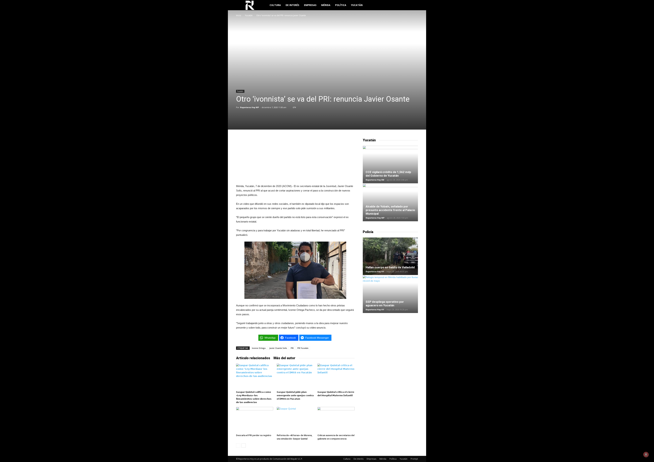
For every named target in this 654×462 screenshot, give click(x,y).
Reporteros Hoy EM (375, 179)
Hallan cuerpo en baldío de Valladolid (390, 267)
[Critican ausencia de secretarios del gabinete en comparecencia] (336, 420)
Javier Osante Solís (278, 348)
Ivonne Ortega (259, 348)
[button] (414, 5)
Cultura (275, 5)
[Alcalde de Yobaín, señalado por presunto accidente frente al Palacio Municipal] (390, 202)
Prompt (414, 458)
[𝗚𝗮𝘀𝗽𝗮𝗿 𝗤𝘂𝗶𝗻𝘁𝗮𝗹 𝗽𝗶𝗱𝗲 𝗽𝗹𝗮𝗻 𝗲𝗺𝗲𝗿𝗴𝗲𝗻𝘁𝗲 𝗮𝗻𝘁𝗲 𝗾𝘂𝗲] (295, 376)
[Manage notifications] (646, 454)
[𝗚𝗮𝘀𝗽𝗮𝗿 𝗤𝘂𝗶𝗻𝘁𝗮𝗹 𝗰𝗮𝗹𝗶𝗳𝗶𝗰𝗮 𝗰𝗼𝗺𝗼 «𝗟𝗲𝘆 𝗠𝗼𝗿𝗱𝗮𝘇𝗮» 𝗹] (254, 376)
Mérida (325, 5)
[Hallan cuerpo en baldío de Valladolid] (390, 256)
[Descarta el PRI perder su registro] (254, 420)
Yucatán (357, 5)
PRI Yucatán (302, 348)
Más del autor (284, 358)
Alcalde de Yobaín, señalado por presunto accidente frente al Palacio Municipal (390, 210)
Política (340, 5)
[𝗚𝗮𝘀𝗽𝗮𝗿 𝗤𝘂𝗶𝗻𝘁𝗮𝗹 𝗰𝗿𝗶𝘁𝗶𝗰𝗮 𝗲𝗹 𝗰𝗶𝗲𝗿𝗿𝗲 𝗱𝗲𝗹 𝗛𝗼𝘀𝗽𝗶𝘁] (336, 376)
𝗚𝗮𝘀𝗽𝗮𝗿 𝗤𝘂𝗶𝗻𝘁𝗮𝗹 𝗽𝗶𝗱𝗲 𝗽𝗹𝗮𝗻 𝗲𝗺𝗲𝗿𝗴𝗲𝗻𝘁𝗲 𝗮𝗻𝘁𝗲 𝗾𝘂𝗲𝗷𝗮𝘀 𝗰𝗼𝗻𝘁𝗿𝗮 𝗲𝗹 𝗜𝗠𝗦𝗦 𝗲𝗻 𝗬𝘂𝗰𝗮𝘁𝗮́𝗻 (295, 395)
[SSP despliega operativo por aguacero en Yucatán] (390, 294)
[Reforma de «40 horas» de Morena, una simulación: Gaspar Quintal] (295, 420)
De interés (292, 5)
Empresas (310, 5)
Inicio (238, 15)
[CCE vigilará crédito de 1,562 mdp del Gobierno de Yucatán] (390, 164)
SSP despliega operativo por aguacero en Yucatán (385, 303)
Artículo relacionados (253, 358)
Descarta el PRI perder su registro (253, 435)
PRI (292, 348)
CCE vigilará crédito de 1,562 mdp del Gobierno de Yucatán (388, 173)
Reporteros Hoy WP (249, 107)
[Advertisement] (295, 159)
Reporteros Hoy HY (375, 271)
